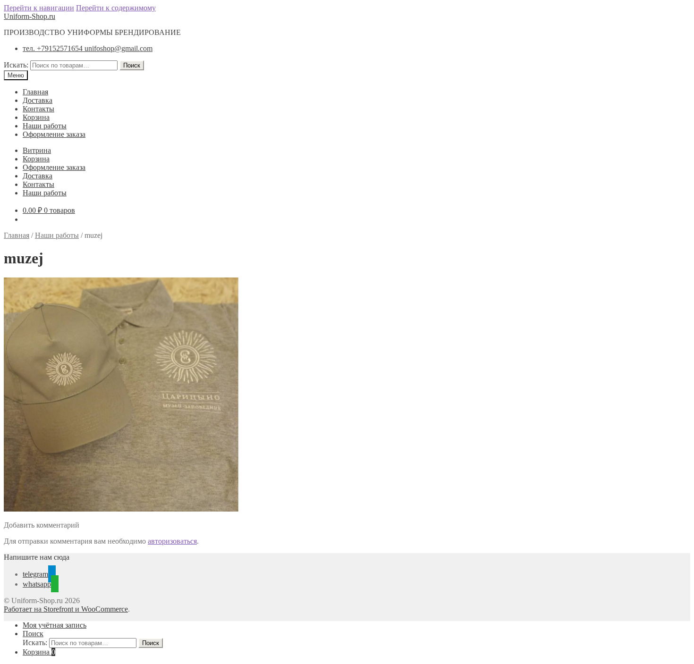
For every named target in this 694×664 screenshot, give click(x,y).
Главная (35, 92)
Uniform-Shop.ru (29, 16)
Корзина (36, 117)
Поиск (131, 65)
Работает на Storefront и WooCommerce (66, 609)
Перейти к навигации (39, 8)
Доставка (37, 100)
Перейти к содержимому (116, 8)
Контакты (38, 109)
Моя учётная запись (54, 625)
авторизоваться (172, 541)
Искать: (16, 65)
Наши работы (45, 126)
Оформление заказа (54, 134)
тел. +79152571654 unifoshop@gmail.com (87, 48)
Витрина (37, 150)
